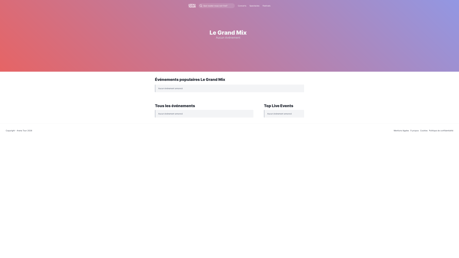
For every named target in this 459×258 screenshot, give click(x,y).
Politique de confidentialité (441, 130)
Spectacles (254, 6)
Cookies (424, 130)
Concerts (242, 6)
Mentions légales (401, 130)
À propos (414, 130)
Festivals (266, 6)
